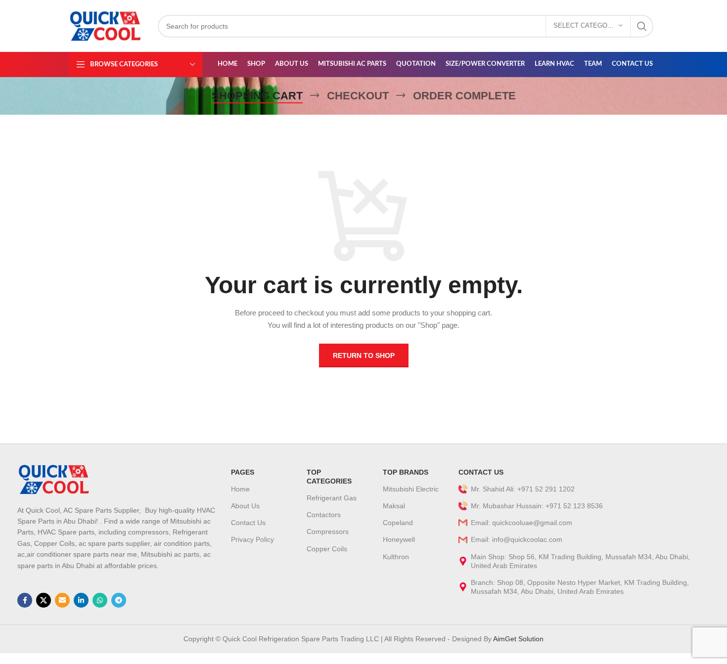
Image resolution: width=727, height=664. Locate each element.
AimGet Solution (518, 639)
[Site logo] (106, 25)
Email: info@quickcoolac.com (516, 539)
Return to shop (364, 355)
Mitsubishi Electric (411, 489)
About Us (245, 506)
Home (240, 489)
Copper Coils (327, 549)
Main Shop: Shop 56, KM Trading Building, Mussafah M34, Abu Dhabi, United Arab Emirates (580, 561)
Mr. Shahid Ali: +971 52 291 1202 (523, 489)
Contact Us (248, 523)
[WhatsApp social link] (99, 600)
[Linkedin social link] (81, 600)
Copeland (398, 523)
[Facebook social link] (24, 600)
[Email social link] (62, 600)
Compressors (328, 531)
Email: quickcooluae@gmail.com (521, 523)
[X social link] (43, 600)
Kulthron (396, 557)
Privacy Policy (252, 539)
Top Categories (329, 476)
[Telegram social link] (118, 600)
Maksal (394, 506)
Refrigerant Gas (332, 498)
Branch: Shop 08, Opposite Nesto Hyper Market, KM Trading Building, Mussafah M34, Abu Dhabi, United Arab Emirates (580, 586)
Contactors (324, 515)
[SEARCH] (642, 26)
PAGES (242, 472)
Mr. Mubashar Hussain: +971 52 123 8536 (537, 506)
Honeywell (399, 539)
